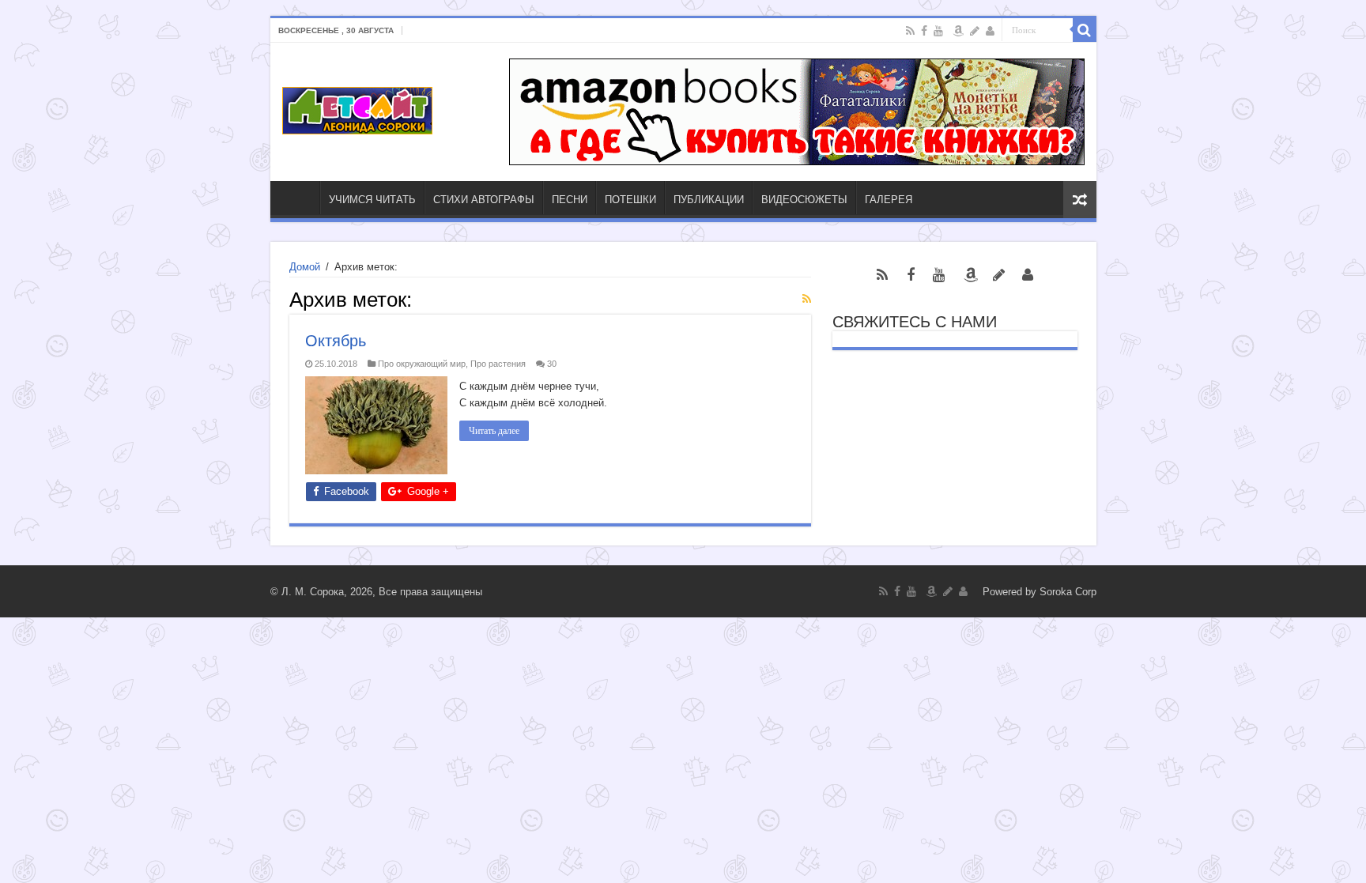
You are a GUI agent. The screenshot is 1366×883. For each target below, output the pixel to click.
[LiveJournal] (974, 30)
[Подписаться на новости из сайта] (806, 298)
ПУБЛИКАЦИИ (709, 200)
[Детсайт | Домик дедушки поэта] (357, 107)
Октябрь (335, 340)
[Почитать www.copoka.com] (990, 30)
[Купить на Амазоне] (958, 30)
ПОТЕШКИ (630, 200)
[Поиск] (1084, 30)
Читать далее (494, 430)
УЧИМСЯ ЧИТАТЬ (372, 200)
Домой (304, 267)
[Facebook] (924, 30)
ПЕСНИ (569, 200)
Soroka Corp (1068, 592)
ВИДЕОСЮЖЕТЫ (804, 200)
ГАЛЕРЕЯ (888, 200)
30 (552, 363)
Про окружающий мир (422, 363)
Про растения (498, 363)
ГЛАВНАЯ (298, 197)
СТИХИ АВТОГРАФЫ (483, 200)
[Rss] (910, 30)
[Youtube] (938, 30)
